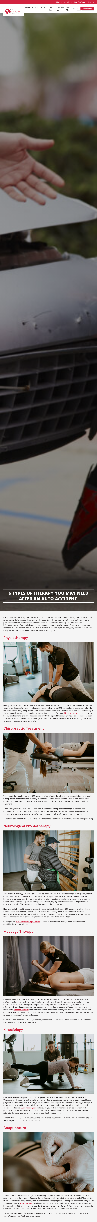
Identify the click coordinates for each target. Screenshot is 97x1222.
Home (59, 2)
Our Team (51, 8)
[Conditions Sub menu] (46, 7)
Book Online (87, 9)
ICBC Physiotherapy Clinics (28, 921)
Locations (67, 2)
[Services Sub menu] (32, 7)
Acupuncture (26, 1203)
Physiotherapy (70, 713)
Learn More (68, 8)
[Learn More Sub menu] (74, 8)
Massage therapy (21, 1010)
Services (27, 7)
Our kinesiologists (28, 1108)
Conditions (40, 7)
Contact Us (60, 8)
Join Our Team (80, 2)
